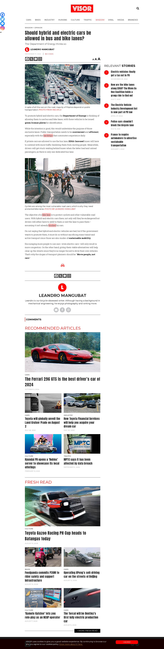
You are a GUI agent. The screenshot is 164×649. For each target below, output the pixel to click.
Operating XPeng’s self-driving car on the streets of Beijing (82, 574)
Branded (133, 20)
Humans (62, 20)
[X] (31, 59)
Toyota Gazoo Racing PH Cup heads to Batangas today (55, 536)
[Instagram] (40, 59)
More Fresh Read (88, 631)
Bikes (38, 20)
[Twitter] (2, 19)
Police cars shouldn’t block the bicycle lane (122, 123)
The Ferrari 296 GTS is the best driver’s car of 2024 (62, 382)
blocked (52, 225)
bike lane (46, 214)
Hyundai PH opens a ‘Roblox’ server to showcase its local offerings (42, 463)
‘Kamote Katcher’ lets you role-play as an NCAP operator (42, 615)
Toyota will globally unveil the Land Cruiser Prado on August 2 (42, 422)
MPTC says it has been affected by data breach (78, 461)
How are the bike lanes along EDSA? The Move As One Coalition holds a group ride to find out (124, 90)
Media (120, 20)
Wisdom (100, 20)
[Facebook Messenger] (36, 59)
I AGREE (127, 642)
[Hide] (1, 32)
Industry (49, 20)
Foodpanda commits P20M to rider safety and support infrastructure (42, 576)
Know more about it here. (71, 644)
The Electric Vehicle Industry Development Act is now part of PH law (124, 108)
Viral (111, 20)
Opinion (38, 28)
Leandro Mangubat (42, 49)
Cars (28, 20)
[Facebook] (27, 59)
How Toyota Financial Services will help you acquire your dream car (82, 422)
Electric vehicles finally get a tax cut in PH (123, 73)
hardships (48, 135)
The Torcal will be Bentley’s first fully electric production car (81, 617)
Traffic (88, 20)
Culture (75, 20)
